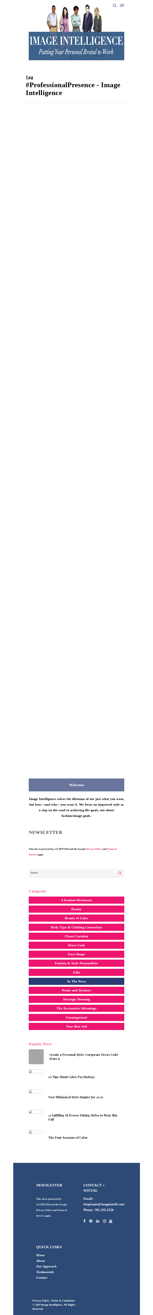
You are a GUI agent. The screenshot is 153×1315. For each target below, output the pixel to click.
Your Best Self (76, 1026)
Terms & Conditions (63, 1300)
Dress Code (76, 945)
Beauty (76, 909)
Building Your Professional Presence (67, 582)
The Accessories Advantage (76, 1008)
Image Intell (43, 197)
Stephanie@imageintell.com (103, 1204)
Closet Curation (76, 936)
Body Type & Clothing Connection (76, 927)
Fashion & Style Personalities (76, 963)
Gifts (76, 972)
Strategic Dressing (89, 197)
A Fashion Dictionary (76, 900)
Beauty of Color (76, 918)
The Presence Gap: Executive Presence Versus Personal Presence (70, 187)
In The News (64, 197)
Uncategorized (76, 1017)
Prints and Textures (76, 990)
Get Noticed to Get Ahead (56, 714)
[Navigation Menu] (122, 5)
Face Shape (76, 954)
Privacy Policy (94, 849)
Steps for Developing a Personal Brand (70, 449)
